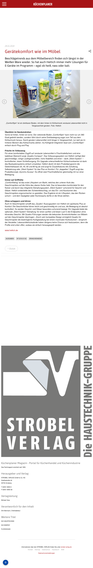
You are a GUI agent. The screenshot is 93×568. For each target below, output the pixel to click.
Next (88, 101)
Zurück (12, 248)
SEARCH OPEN (89, 11)
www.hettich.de (11, 230)
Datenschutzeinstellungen (46, 553)
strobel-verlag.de (66, 547)
